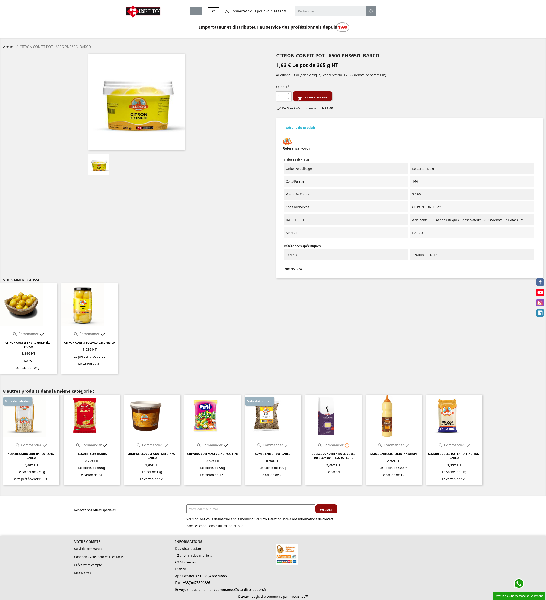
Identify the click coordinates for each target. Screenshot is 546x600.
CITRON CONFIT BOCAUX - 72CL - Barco (89, 342)
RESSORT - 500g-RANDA (92, 454)
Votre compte (87, 541)
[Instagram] (540, 302)
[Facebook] (540, 282)
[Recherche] (371, 11)
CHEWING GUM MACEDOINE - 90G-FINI (212, 454)
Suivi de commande (88, 549)
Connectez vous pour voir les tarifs (99, 557)
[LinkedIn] (540, 313)
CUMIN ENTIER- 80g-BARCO (273, 454)
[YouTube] (540, 292)
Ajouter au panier (312, 98)
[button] (196, 11)
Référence (291, 148)
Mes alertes (82, 573)
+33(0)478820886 (213, 576)
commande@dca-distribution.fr (241, 589)
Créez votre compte (88, 565)
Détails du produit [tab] (300, 127)
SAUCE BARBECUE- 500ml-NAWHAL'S (393, 454)
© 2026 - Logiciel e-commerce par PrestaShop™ (273, 596)
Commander (25, 333)
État (286, 268)
